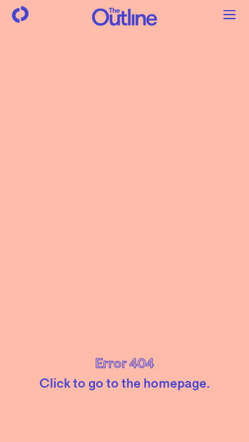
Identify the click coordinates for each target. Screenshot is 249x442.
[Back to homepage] (20, 14)
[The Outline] (125, 16)
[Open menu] (229, 14)
